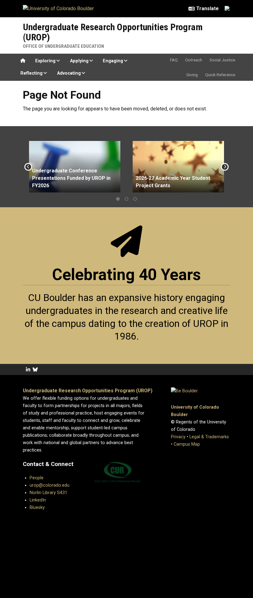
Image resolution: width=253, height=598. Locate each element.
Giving (192, 74)
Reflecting (31, 73)
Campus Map (187, 444)
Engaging (113, 61)
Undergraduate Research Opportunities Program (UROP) (113, 32)
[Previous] (28, 167)
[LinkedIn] (28, 369)
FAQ (174, 59)
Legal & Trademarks (209, 436)
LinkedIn (38, 500)
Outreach (193, 59)
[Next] (225, 167)
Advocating (69, 73)
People (37, 477)
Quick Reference (220, 74)
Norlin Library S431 (48, 492)
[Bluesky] (35, 369)
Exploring (45, 61)
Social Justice (222, 59)
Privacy (178, 436)
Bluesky (37, 507)
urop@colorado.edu (49, 485)
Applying (79, 61)
